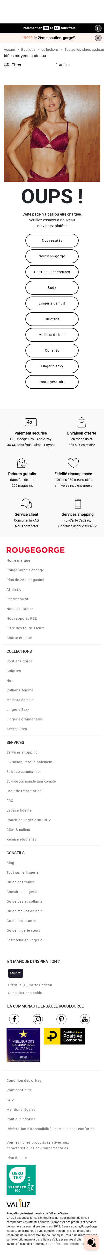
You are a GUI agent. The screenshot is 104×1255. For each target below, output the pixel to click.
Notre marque (18, 560)
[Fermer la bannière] (98, 38)
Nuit (10, 680)
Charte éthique (19, 638)
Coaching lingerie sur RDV (29, 820)
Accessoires (17, 729)
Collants (52, 350)
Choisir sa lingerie (22, 892)
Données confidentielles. (66, 1244)
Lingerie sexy (52, 366)
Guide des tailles (21, 882)
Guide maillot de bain (25, 911)
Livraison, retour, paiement (30, 762)
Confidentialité (19, 1090)
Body (52, 288)
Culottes (52, 319)
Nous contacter (20, 609)
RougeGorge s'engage (25, 570)
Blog (10, 863)
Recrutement (18, 599)
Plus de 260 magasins (25, 580)
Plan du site (17, 1158)
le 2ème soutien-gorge (49, 38)
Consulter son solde (25, 993)
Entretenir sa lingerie (24, 940)
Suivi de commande (23, 772)
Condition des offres (24, 1080)
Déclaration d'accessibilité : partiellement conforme (51, 1129)
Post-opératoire (52, 382)
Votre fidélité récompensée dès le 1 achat (49, 26)
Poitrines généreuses (52, 272)
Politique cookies (21, 1119)
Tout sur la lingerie (22, 872)
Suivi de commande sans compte (31, 781)
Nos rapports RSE (22, 618)
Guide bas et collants (25, 901)
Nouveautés (52, 240)
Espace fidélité (19, 810)
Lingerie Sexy (18, 709)
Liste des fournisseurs (26, 628)
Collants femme (20, 690)
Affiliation (15, 589)
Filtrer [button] (16, 65)
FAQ (10, 801)
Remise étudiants (21, 839)
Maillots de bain (52, 335)
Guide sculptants (21, 921)
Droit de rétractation (24, 791)
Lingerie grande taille (25, 719)
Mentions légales (21, 1109)
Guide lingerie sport (23, 930)
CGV (10, 1100)
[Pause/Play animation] (98, 28)
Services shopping (22, 752)
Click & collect (18, 830)
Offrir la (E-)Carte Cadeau (30, 985)
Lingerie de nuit (52, 303)
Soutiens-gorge (52, 256)
